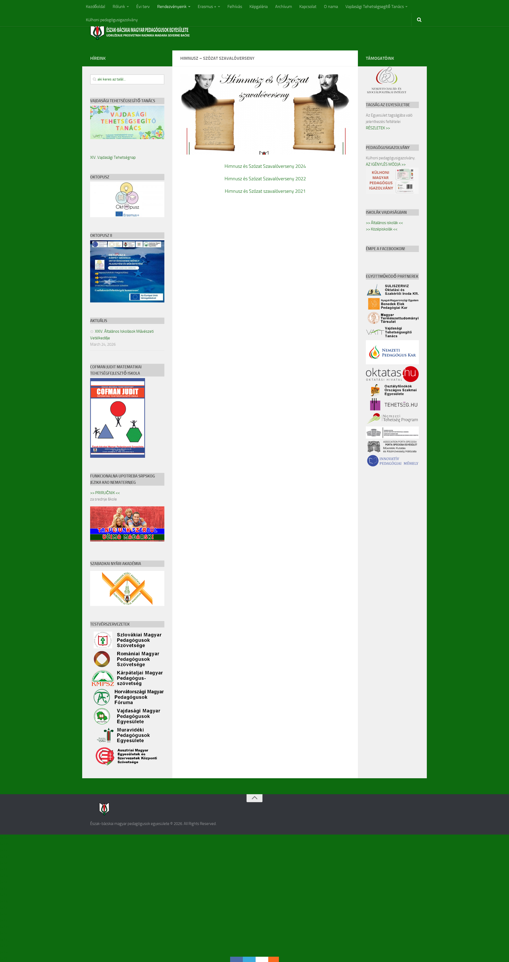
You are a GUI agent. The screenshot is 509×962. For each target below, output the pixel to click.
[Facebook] (236, 959)
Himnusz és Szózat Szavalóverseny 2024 (265, 166)
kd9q (4, 939)
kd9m (5, 914)
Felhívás (234, 6)
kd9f (4, 869)
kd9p (4, 933)
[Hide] (276, 959)
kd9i (3, 888)
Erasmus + (207, 6)
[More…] (271, 959)
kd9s (4, 952)
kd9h (4, 882)
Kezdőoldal (95, 6)
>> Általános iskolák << (384, 222)
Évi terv (143, 6)
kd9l (4, 907)
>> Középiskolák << (381, 229)
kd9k (4, 901)
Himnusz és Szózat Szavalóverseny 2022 (265, 179)
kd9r (4, 945)
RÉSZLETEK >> (378, 128)
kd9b (4, 843)
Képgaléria (258, 6)
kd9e (4, 863)
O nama (331, 6)
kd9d (4, 856)
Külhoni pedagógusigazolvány (112, 19)
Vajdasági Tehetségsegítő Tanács (374, 6)
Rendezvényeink (172, 6)
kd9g (4, 875)
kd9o (4, 926)
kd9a (4, 837)
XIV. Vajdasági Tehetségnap (113, 157)
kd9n (4, 920)
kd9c (4, 850)
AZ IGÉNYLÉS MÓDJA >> (386, 164)
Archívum (283, 6)
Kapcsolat (308, 6)
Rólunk (119, 6)
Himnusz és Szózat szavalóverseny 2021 (265, 191)
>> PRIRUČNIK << (105, 492)
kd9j (3, 894)
